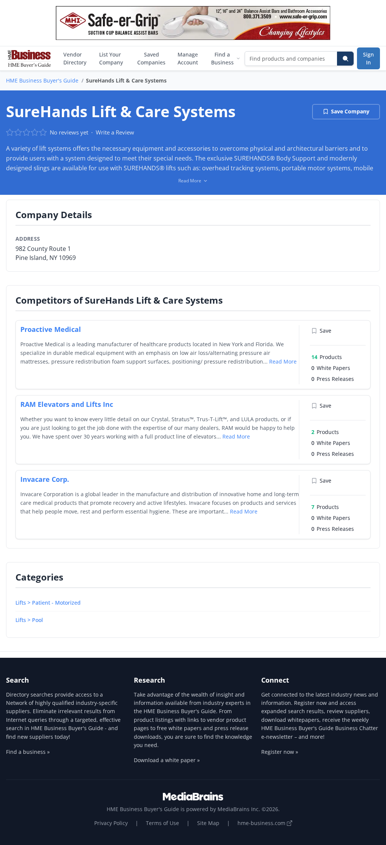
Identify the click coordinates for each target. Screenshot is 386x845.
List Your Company (111, 58)
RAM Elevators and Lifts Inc (66, 404)
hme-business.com (262, 823)
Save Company (350, 111)
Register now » (279, 751)
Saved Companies (151, 58)
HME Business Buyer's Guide (42, 80)
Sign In (368, 58)
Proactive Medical (50, 329)
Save (325, 330)
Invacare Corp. (44, 479)
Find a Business (222, 58)
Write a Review (115, 132)
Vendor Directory (74, 58)
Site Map (208, 823)
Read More (283, 361)
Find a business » (28, 751)
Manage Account (188, 58)
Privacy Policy (111, 823)
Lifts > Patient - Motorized (48, 602)
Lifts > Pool (29, 619)
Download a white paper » (167, 760)
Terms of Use (162, 823)
